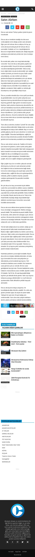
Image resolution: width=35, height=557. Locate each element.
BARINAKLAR (6, 462)
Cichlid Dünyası (5, 337)
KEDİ (3, 448)
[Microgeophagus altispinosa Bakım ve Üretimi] (5, 335)
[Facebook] (12, 542)
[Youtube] (27, 542)
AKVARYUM (4, 345)
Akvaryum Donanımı (3, 353)
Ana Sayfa (3, 13)
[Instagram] (17, 542)
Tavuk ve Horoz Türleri (9, 456)
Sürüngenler (5, 459)
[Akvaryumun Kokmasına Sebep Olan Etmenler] (5, 363)
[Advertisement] (17, 3)
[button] (32, 9)
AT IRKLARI (5, 431)
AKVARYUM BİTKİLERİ (8, 428)
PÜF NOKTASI (6, 439)
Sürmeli (6, 23)
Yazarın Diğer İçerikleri (12, 328)
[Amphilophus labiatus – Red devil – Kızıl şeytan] (5, 343)
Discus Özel (13, 16)
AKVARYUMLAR (4, 367)
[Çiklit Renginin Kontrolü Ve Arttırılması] (5, 380)
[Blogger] (7, 542)
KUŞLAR (4, 453)
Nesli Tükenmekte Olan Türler (11, 445)
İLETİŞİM (24, 551)
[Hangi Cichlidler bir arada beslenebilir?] (5, 371)
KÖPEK (4, 450)
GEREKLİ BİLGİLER (5, 16)
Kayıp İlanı (18, 551)
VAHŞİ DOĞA (6, 442)
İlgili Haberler (8, 325)
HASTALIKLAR (6, 436)
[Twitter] (22, 542)
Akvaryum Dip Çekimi (18, 351)
